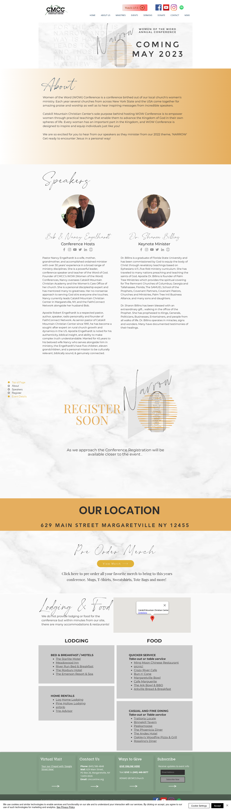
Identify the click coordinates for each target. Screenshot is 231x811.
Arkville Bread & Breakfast (152, 689)
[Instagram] (174, 7)
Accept (217, 805)
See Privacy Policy (66, 807)
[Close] (227, 805)
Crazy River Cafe (145, 670)
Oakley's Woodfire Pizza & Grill (155, 737)
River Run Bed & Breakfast (74, 666)
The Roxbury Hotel (69, 670)
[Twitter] (80, 249)
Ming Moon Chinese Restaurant (156, 662)
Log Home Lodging (69, 699)
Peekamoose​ (143, 726)
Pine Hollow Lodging (70, 703)
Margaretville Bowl (147, 677)
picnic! (138, 666)
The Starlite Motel (68, 659)
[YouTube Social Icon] (166, 7)
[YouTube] (75, 249)
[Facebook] (64, 249)
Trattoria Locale (145, 718)
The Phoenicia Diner (148, 729)
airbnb (60, 707)
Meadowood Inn (67, 662)
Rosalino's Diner (145, 741)
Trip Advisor (64, 711)
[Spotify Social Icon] (182, 7)
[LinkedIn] (85, 249)
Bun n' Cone (142, 674)
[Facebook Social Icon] (158, 7)
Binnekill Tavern (145, 722)
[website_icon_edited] (91, 249)
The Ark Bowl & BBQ (148, 685)
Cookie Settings (199, 805)
